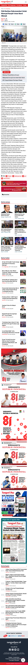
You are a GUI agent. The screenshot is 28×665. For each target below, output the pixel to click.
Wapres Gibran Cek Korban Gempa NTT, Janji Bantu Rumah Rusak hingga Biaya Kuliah (16, 576)
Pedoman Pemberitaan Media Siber (14, 658)
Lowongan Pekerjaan (14, 660)
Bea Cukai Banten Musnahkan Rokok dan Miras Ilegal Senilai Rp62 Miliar (15, 606)
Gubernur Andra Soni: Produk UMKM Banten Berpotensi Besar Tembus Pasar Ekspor (15, 612)
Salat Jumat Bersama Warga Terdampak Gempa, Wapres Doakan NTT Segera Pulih (15, 600)
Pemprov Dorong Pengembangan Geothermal (15, 589)
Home (2, 8)
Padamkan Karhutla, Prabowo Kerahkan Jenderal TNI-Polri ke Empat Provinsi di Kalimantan (16, 625)
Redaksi (10, 657)
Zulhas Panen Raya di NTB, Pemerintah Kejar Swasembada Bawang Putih (16, 570)
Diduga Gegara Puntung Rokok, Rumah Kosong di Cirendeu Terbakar (16, 594)
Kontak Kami (16, 657)
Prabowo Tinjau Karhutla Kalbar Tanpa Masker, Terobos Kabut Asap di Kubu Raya (16, 583)
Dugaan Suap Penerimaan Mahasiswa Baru (16, 618)
